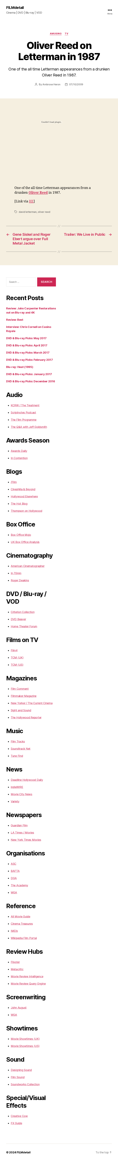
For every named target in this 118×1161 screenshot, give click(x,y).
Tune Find (17, 755)
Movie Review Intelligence (27, 976)
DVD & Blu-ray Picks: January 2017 (29, 374)
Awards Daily (19, 450)
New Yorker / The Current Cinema (32, 703)
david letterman (28, 211)
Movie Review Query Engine (28, 983)
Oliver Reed (38, 193)
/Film (14, 482)
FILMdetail (15, 7)
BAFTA (15, 871)
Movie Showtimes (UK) (25, 1038)
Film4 (14, 650)
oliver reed (44, 211)
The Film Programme (23, 419)
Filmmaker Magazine (23, 696)
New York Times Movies (26, 839)
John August (19, 1007)
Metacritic (17, 969)
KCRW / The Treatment (25, 405)
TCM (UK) (17, 657)
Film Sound (17, 1077)
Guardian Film (19, 825)
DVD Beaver (18, 619)
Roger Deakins (20, 580)
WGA (14, 892)
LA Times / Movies (22, 832)
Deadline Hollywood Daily (27, 779)
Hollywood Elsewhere (24, 496)
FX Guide (16, 1123)
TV (66, 33)
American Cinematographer (28, 566)
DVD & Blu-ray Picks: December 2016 (30, 381)
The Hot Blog (19, 503)
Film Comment (20, 688)
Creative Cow (19, 1116)
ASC (13, 863)
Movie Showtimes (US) (25, 1046)
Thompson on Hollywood (26, 510)
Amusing (56, 33)
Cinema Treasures (22, 923)
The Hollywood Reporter (26, 717)
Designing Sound (21, 1070)
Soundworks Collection (25, 1084)
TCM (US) (17, 664)
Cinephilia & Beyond (23, 489)
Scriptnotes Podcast (23, 412)
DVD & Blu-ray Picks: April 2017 (26, 345)
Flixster (15, 962)
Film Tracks (18, 741)
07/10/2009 (76, 84)
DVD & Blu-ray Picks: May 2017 (26, 338)
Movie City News (21, 794)
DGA (14, 878)
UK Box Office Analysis (25, 542)
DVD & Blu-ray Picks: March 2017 (27, 352)
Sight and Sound (21, 710)
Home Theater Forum (24, 626)
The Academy (19, 885)
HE (31, 201)
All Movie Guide (20, 916)
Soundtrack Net (20, 748)
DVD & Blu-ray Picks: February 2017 (29, 359)
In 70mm (16, 573)
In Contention (19, 458)
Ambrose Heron (51, 84)
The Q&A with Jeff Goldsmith (29, 426)
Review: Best (14, 319)
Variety (15, 801)
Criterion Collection (23, 612)
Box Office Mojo (21, 534)
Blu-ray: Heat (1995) (19, 367)
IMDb (14, 930)
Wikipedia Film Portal (24, 938)
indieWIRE (17, 787)
